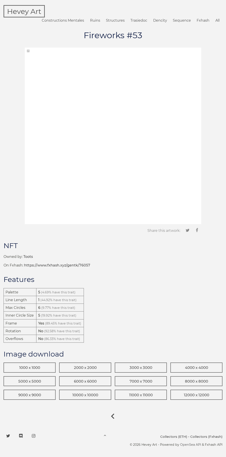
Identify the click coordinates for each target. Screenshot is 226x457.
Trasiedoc (138, 20)
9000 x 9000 (29, 395)
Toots (28, 257)
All (217, 20)
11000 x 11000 (141, 395)
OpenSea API (190, 445)
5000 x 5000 (29, 381)
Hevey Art (24, 11)
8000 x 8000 (196, 381)
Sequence (182, 20)
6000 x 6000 (85, 381)
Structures (115, 20)
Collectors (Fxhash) (206, 436)
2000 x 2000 (85, 367)
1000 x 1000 (29, 367)
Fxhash (203, 20)
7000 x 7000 (141, 381)
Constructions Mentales (63, 20)
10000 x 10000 (85, 395)
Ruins (95, 20)
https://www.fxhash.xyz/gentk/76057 (57, 265)
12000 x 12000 (196, 395)
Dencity (160, 20)
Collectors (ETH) (173, 436)
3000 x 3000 (141, 367)
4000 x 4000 (196, 367)
